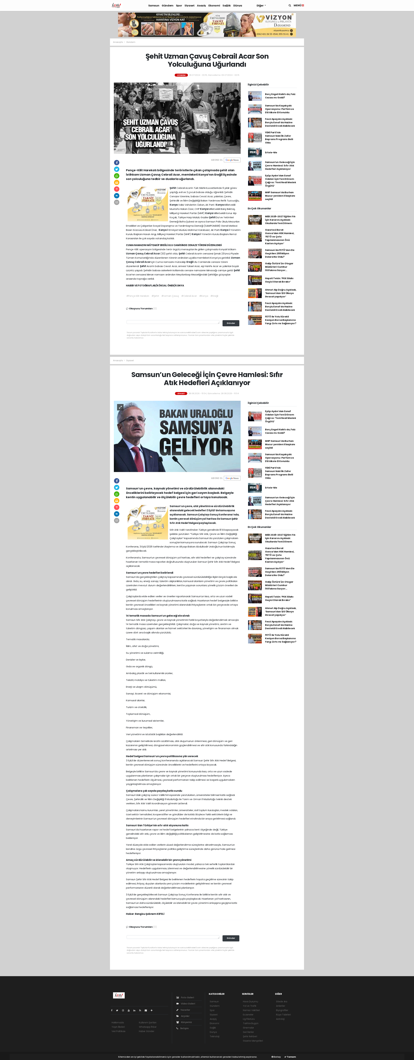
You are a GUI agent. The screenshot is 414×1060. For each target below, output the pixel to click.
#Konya (203, 296)
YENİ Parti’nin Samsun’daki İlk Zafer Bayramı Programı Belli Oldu (279, 137)
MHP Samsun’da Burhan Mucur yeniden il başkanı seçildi (280, 196)
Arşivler (185, 1016)
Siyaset (189, 5)
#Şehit (155, 296)
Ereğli (190, 262)
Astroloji (280, 1019)
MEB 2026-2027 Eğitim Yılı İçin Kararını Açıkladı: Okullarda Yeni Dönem (280, 220)
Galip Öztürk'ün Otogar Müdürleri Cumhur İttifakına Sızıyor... (279, 267)
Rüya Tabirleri (283, 1014)
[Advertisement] (98, 101)
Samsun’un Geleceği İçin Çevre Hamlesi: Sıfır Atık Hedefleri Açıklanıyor (280, 166)
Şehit (173, 188)
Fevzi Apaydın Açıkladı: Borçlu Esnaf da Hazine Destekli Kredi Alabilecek (280, 122)
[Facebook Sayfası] (113, 1010)
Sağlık (227, 5)
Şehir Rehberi (250, 1036)
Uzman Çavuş (135, 253)
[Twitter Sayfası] (118, 1010)
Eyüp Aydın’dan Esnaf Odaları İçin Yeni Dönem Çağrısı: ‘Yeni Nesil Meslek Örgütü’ (280, 180)
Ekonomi (214, 5)
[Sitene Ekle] (153, 1010)
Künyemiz (186, 1022)
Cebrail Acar (152, 253)
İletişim (184, 1028)
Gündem (167, 5)
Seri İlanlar (248, 1032)
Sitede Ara (281, 1001)
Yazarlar (185, 1010)
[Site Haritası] (147, 1010)
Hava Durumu (250, 1001)
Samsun (153, 5)
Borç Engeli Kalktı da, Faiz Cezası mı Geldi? (280, 96)
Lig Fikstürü (249, 1019)
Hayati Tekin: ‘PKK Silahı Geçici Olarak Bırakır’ (279, 280)
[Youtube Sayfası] (130, 1010)
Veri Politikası (118, 1031)
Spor (179, 5)
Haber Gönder (146, 1031)
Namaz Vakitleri (251, 1010)
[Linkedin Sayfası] (135, 1010)
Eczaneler (248, 1014)
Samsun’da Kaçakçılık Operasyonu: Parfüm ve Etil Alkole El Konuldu (279, 109)
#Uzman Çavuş (170, 296)
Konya (174, 204)
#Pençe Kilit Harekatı (137, 296)
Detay (277, 1056)
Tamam (291, 1056)
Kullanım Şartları (147, 1022)
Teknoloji (214, 1036)
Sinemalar (248, 1027)
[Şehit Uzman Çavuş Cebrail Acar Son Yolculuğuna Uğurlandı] (177, 118)
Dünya (237, 5)
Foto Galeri (187, 997)
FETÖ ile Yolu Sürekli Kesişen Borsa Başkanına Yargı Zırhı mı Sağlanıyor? (280, 320)
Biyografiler (282, 1010)
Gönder (231, 323)
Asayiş (201, 5)
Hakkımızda (118, 1022)
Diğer (260, 5)
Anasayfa (118, 42)
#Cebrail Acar (189, 296)
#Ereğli (214, 296)
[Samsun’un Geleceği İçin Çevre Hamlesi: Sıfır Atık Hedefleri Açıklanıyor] (177, 436)
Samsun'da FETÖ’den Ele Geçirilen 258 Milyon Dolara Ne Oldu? (279, 253)
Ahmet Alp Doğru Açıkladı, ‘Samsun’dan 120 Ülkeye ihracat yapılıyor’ (280, 293)
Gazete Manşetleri (253, 1040)
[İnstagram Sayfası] (124, 1010)
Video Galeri (187, 1003)
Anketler (280, 1006)
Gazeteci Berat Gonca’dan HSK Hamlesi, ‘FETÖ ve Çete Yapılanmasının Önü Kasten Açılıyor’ (279, 236)
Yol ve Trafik (249, 1006)
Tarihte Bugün (250, 1023)
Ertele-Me (271, 152)
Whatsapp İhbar (147, 1027)
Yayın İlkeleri (118, 1027)
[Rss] (141, 1010)
